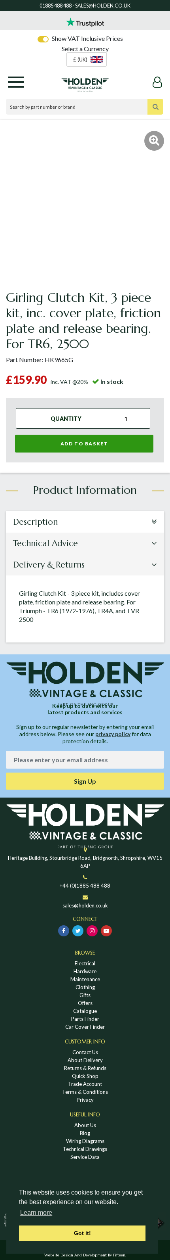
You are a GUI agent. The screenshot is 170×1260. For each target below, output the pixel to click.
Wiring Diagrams (85, 1141)
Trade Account (85, 1084)
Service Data (85, 1157)
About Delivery (85, 1060)
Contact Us (85, 1052)
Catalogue (85, 1011)
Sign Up (85, 781)
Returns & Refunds (85, 1068)
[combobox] (86, 59)
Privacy (85, 1100)
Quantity (66, 418)
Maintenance (85, 979)
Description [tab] (35, 522)
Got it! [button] (82, 1233)
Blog (85, 1133)
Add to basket (84, 444)
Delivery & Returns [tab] (49, 565)
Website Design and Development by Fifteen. (85, 1255)
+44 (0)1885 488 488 (85, 885)
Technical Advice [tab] (45, 543)
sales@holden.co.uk (85, 905)
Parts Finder (85, 1019)
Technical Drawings (85, 1149)
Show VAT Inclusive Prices (87, 38)
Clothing (85, 987)
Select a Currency (85, 48)
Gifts (85, 995)
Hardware (85, 971)
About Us (85, 1125)
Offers (85, 1003)
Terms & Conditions (85, 1092)
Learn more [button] (36, 1212)
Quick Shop (85, 1076)
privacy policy (112, 734)
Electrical (85, 963)
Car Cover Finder (85, 1027)
